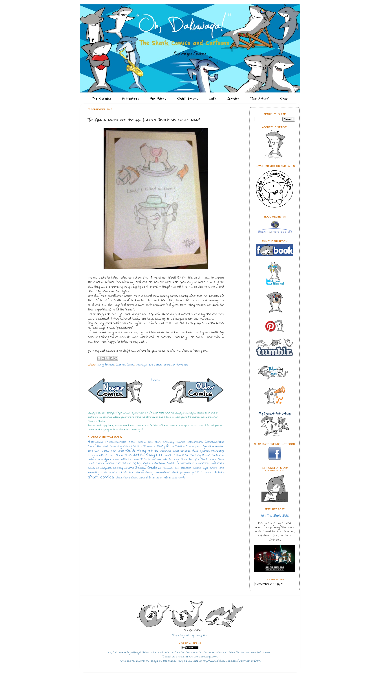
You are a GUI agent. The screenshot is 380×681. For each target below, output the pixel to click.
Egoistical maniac (213, 446)
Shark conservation (180, 463)
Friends (130, 450)
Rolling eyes (141, 463)
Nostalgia (141, 365)
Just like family (125, 365)
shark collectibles (214, 472)
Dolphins (180, 446)
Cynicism (136, 446)
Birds (131, 442)
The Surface (101, 99)
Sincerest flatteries (175, 365)
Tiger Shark (209, 468)
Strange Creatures (148, 468)
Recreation (155, 365)
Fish (113, 451)
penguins (185, 472)
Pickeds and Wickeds (154, 459)
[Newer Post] (115, 392)
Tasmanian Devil (171, 468)
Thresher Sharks (191, 468)
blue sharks (136, 472)
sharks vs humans (158, 477)
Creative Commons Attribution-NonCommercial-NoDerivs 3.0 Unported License (223, 652)
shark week (138, 478)
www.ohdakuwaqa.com (203, 657)
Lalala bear (163, 455)
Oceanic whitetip (120, 459)
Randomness (105, 463)
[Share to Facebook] (111, 358)
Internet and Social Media (115, 455)
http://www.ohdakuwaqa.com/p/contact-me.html (231, 661)
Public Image (209, 459)
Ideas (195, 451)
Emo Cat (93, 451)
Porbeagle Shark (178, 459)
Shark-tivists (187, 99)
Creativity (116, 446)
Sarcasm (158, 463)
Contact (233, 99)
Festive (105, 451)
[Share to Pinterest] (115, 358)
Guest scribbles (181, 451)
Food (121, 451)
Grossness (165, 451)
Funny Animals (105, 365)
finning (149, 472)
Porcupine (194, 459)
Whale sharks (109, 472)
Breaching (168, 442)
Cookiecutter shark (98, 446)
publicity (197, 472)
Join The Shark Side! (274, 515)
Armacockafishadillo (116, 442)
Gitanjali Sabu (140, 652)
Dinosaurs (149, 446)
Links (213, 99)
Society (118, 468)
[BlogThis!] (103, 358)
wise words (178, 478)
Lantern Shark (180, 455)
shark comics (101, 477)
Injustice (205, 451)
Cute (125, 446)
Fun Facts (158, 99)
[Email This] (99, 358)
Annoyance (95, 442)
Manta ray (195, 455)
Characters (130, 99)
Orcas (136, 459)
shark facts (123, 478)
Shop (284, 99)
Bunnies (180, 442)
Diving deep (165, 446)
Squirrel (129, 468)
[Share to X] (107, 358)
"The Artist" (259, 99)
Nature (92, 459)
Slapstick (93, 468)
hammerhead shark (166, 472)
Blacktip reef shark (149, 442)
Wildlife (123, 472)
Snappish (105, 468)
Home (156, 380)
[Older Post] (196, 392)
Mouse (206, 455)
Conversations (214, 442)
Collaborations (195, 442)
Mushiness (218, 455)
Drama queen (193, 446)
